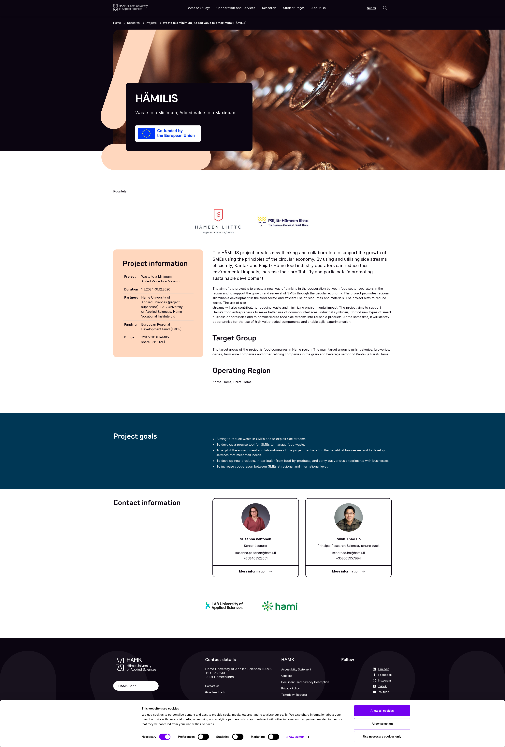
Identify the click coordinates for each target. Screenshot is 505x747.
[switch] (203, 737)
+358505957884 (348, 558)
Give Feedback (215, 692)
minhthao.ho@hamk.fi (348, 553)
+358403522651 (256, 558)
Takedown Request (294, 694)
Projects (151, 22)
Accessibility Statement (296, 669)
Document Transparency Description (305, 682)
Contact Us (212, 686)
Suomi (371, 8)
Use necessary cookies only (382, 736)
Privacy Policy (290, 688)
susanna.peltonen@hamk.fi (255, 553)
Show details (295, 737)
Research (133, 22)
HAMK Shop (127, 686)
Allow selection (382, 723)
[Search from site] (385, 8)
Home (117, 22)
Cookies (286, 675)
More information (253, 571)
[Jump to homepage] (130, 7)
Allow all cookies (382, 710)
